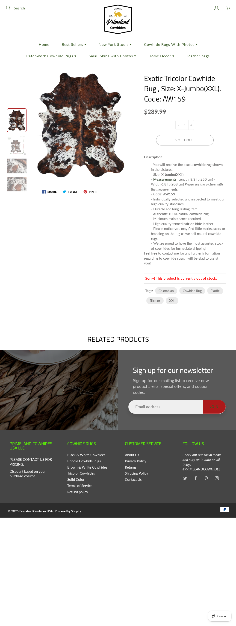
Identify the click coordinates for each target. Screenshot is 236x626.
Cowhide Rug (192, 291)
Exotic (215, 291)
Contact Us (133, 479)
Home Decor (160, 56)
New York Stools (114, 44)
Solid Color (75, 479)
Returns (130, 467)
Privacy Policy (135, 461)
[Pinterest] (206, 478)
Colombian (166, 291)
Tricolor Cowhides (81, 473)
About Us (132, 455)
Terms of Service (79, 486)
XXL (172, 301)
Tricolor (155, 301)
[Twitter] (185, 478)
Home (44, 44)
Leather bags (198, 56)
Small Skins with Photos (111, 56)
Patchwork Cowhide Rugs (50, 56)
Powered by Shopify (68, 511)
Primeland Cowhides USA (36, 511)
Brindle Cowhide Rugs (84, 461)
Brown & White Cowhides (87, 467)
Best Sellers (73, 44)
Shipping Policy (136, 473)
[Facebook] (196, 478)
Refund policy (77, 492)
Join (214, 407)
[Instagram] (217, 478)
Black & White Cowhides (86, 455)
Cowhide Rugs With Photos (170, 44)
